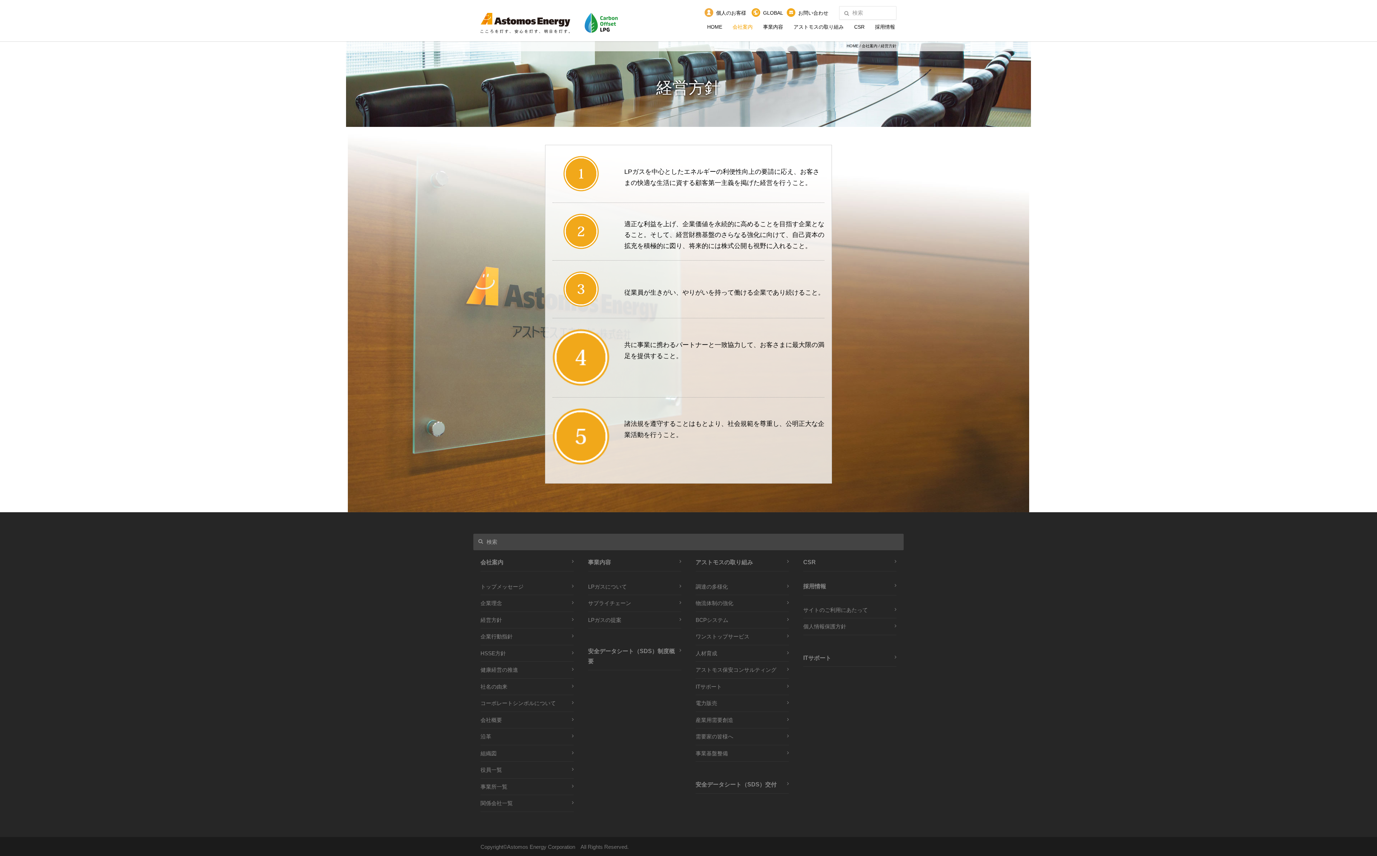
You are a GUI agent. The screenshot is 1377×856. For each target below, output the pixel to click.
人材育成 (706, 653)
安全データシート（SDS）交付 (736, 784)
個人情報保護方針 (824, 626)
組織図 (489, 753)
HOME (714, 27)
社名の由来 (494, 687)
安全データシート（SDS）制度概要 (631, 656)
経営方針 (491, 620)
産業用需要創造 (714, 720)
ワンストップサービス (722, 636)
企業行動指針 (497, 636)
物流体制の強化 (714, 603)
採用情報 (885, 27)
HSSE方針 (493, 653)
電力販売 (706, 703)
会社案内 (743, 27)
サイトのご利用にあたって (835, 610)
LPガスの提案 (604, 620)
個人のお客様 (731, 13)
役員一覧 (491, 770)
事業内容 (773, 27)
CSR (859, 27)
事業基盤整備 (712, 753)
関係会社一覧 (497, 803)
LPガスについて (607, 587)
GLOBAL (773, 13)
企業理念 (491, 603)
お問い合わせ (813, 13)
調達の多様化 (712, 587)
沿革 (486, 736)
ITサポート (709, 687)
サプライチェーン (609, 603)
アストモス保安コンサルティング (736, 670)
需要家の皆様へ (714, 736)
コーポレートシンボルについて (518, 703)
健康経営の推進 (499, 670)
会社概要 (491, 720)
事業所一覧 (494, 787)
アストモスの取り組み (819, 27)
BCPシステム (712, 620)
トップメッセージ (502, 587)
